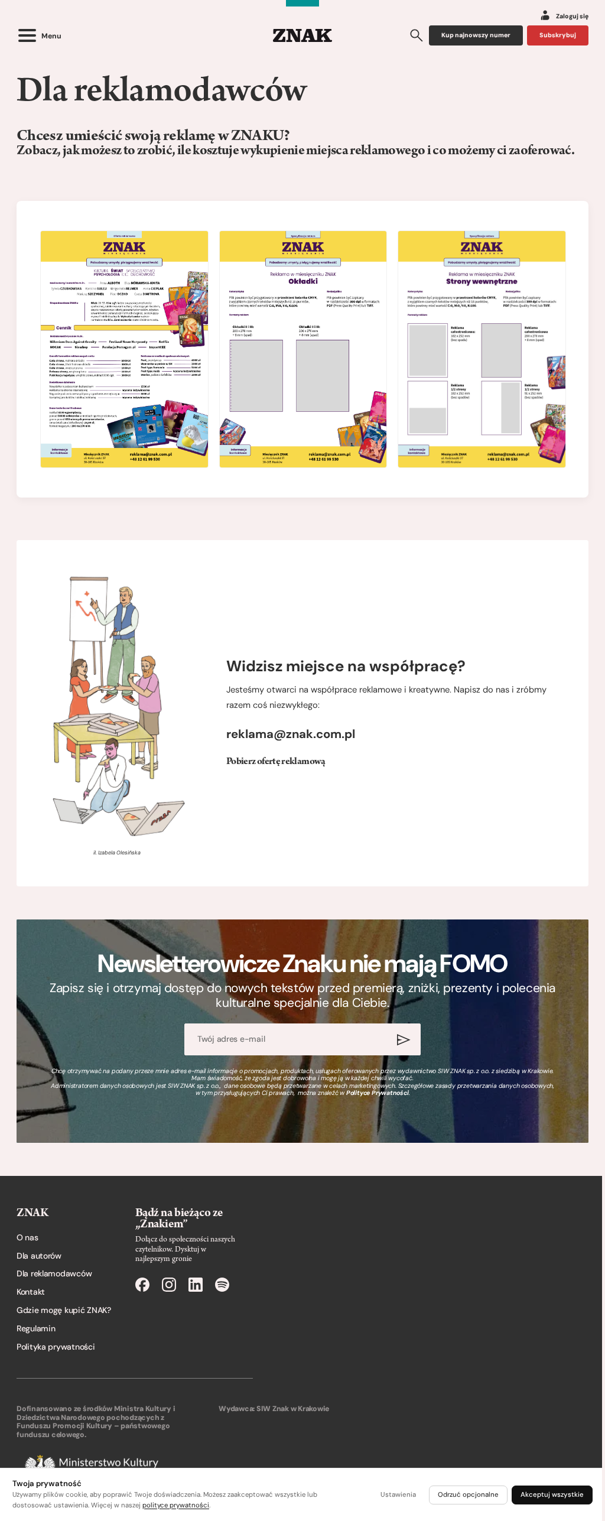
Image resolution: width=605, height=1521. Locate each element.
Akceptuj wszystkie (552, 1494)
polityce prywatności (175, 1505)
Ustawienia (398, 1494)
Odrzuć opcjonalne (468, 1494)
